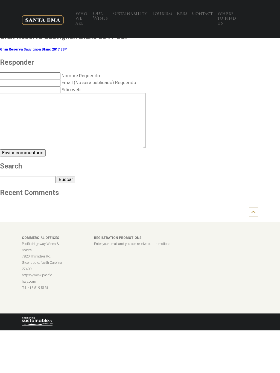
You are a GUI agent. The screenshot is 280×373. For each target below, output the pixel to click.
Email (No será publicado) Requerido (99, 82)
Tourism (162, 14)
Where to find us (226, 19)
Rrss (182, 14)
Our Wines (100, 16)
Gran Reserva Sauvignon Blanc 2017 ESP (33, 49)
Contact (202, 14)
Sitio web (71, 89)
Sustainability (129, 14)
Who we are (81, 19)
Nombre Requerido (81, 75)
